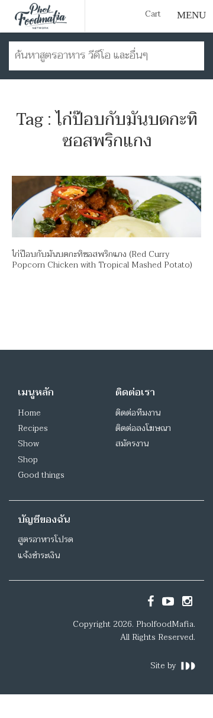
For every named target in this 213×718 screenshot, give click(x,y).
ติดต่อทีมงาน (137, 413)
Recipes (33, 428)
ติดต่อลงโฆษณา (143, 428)
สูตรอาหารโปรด (45, 539)
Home (29, 413)
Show (28, 443)
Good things (41, 475)
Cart (153, 14)
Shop (28, 459)
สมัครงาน (132, 443)
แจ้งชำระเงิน (39, 555)
